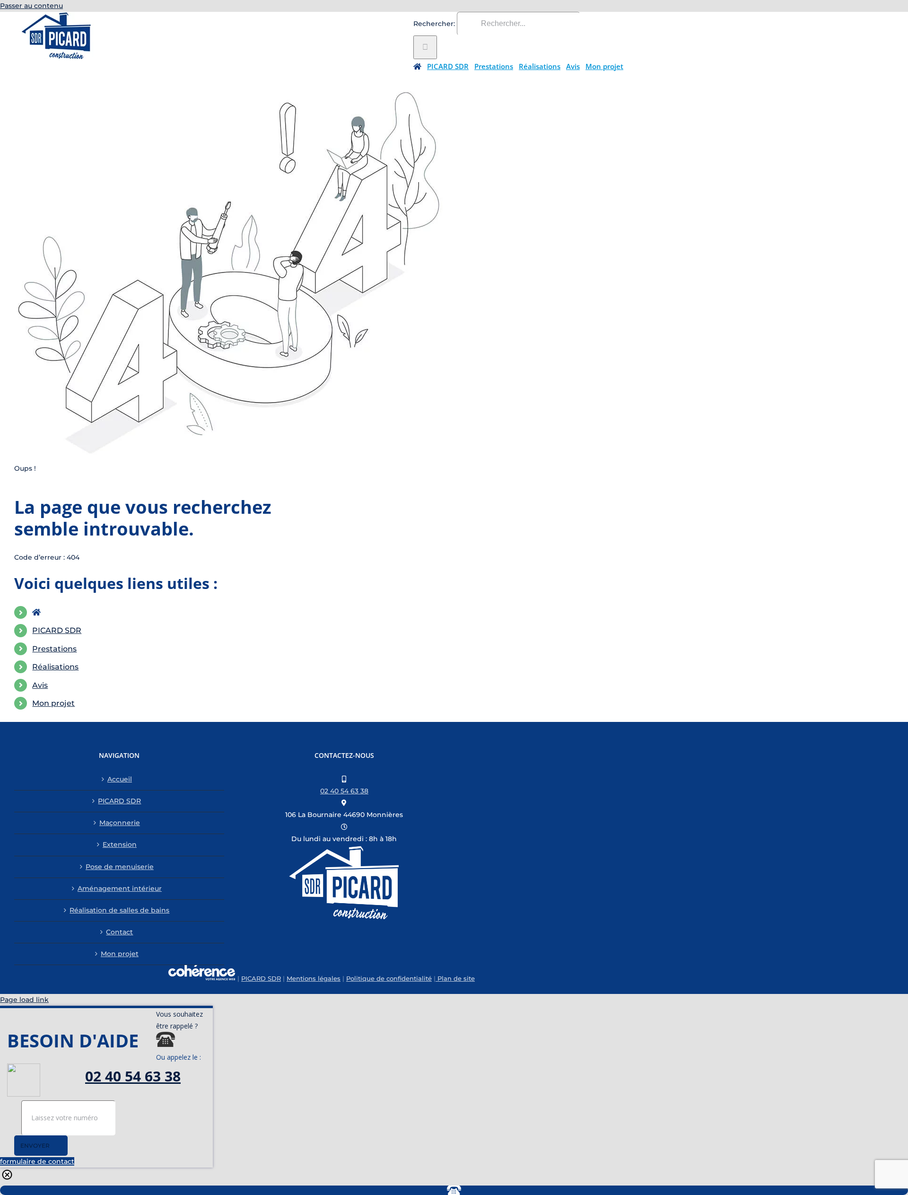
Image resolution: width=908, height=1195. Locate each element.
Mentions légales (313, 978)
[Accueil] (417, 66)
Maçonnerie (119, 822)
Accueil (119, 779)
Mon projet (53, 703)
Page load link (24, 999)
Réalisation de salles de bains (119, 910)
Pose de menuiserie (120, 866)
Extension (120, 844)
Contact (119, 932)
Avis (40, 685)
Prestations (54, 648)
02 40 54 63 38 (344, 791)
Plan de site (455, 978)
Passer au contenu (31, 5)
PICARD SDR (56, 630)
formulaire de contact (37, 1161)
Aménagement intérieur (120, 888)
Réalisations (55, 666)
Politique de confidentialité (389, 978)
